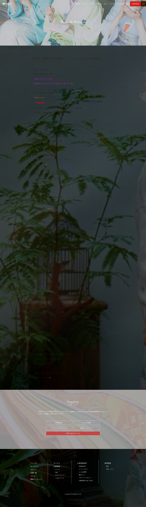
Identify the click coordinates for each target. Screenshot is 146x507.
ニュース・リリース (13, 47)
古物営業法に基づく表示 (86, 480)
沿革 (56, 472)
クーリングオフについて (59, 428)
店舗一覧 (98, 3)
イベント (91, 3)
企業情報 (57, 466)
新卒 (107, 466)
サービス (84, 3)
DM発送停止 (59, 422)
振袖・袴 (77, 3)
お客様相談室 (135, 3)
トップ (5, 47)
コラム (105, 3)
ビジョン (57, 469)
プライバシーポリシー (85, 477)
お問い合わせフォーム (73, 433)
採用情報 (108, 463)
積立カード (82, 475)
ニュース (111, 3)
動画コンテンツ (36, 479)
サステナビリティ (60, 475)
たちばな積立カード (122, 3)
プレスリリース (59, 478)
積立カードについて (86, 428)
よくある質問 (86, 422)
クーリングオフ (83, 469)
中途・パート (110, 469)
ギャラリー (35, 466)
